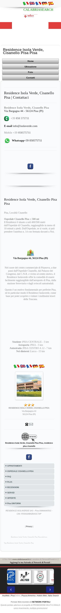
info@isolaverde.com (20, 126)
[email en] (32, 3)
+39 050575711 (27, 140)
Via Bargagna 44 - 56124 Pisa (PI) (23, 111)
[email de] (44, 3)
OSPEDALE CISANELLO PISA (20, 471)
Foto (30, 72)
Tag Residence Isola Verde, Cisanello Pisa (19, 543)
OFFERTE (11, 498)
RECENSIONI (13, 487)
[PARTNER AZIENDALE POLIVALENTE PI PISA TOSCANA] (9, 576)
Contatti (30, 77)
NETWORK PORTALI (41, 602)
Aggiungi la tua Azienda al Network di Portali (30, 562)
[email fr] (38, 3)
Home (31, 61)
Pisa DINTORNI (14, 503)
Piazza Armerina (29, 596)
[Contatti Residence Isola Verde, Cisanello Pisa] (29, 424)
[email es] (51, 3)
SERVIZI (10, 493)
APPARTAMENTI (14, 466)
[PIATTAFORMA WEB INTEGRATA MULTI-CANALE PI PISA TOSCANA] (40, 576)
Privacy (29, 526)
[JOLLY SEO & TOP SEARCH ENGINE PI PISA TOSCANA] (24, 576)
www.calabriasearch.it (21, 559)
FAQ (9, 477)
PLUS (9, 482)
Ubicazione (30, 66)
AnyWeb (5, 596)
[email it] (26, 3)
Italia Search (53, 596)
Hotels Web (42, 596)
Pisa (13, 596)
